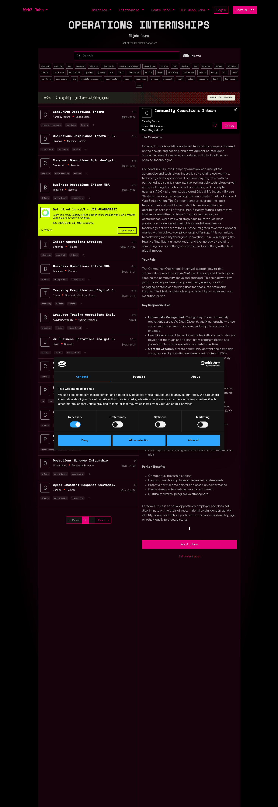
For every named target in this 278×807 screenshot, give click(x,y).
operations (61, 78)
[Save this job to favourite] (214, 125)
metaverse (189, 72)
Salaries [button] (100, 10)
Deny (84, 440)
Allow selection (139, 440)
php (74, 78)
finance (44, 72)
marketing (173, 72)
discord (206, 66)
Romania (89, 466)
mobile (202, 72)
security (203, 78)
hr (43, 401)
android (58, 66)
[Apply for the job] (146, 113)
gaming (89, 72)
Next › (103, 520)
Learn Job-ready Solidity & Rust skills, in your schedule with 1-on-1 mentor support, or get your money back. (94, 216)
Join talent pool (189, 556)
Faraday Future (150, 122)
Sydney (82, 320)
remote (154, 78)
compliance (149, 66)
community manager (129, 66)
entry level (60, 198)
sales (190, 78)
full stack (74, 72)
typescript (230, 78)
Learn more (127, 230)
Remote (195, 55)
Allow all (193, 440)
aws (69, 66)
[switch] (117, 425)
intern (84, 125)
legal (160, 72)
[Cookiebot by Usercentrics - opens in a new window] (203, 364)
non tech (46, 78)
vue (139, 85)
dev (195, 66)
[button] (46, 10)
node (234, 72)
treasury (46, 303)
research (167, 78)
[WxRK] (47, 98)
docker (219, 66)
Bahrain (82, 141)
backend (80, 66)
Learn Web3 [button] (161, 10)
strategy (46, 255)
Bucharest (77, 466)
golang (101, 72)
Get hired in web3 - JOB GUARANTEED (85, 209)
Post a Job (244, 10)
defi (174, 66)
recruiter (141, 78)
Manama (72, 141)
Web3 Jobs (33, 10)
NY (78, 296)
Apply (229, 125)
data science (62, 173)
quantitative (113, 78)
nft (225, 72)
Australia (92, 320)
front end (59, 72)
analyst (45, 66)
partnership (48, 449)
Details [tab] (139, 376)
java (121, 72)
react (127, 78)
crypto (164, 66)
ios (111, 72)
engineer (232, 66)
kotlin (148, 72)
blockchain (108, 66)
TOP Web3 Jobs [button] (193, 10)
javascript (134, 72)
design (185, 66)
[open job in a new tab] (236, 109)
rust (180, 78)
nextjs (214, 72)
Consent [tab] (82, 376)
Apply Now (189, 544)
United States (83, 117)
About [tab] (195, 376)
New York (70, 296)
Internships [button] (130, 10)
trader (216, 78)
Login (221, 10)
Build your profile (221, 97)
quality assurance (91, 78)
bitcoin (94, 66)
